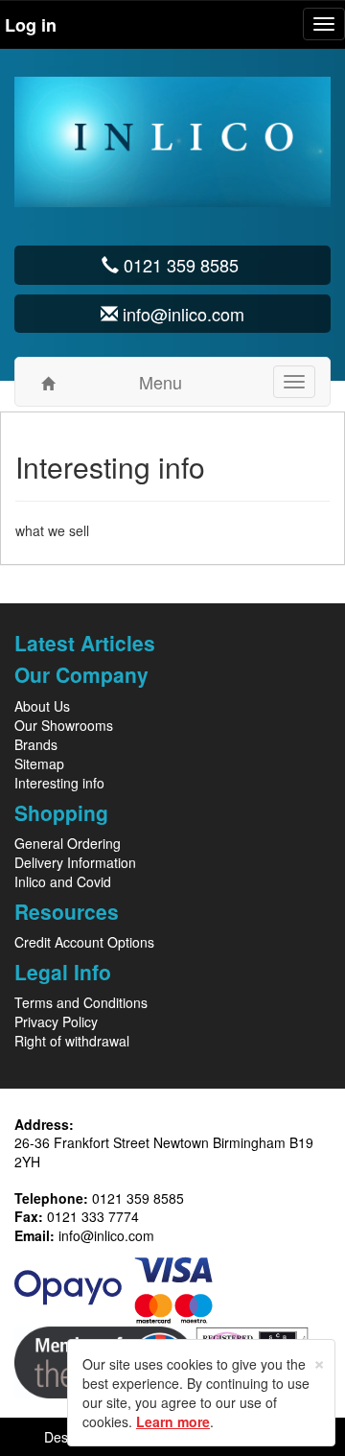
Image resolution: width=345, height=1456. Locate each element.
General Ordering (67, 843)
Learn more (173, 1421)
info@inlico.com (106, 1235)
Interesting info (59, 782)
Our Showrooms (63, 725)
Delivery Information (75, 862)
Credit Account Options (84, 941)
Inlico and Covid (62, 881)
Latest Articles (84, 642)
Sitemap (39, 763)
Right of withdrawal (71, 1040)
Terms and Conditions (81, 1002)
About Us (42, 706)
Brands (36, 744)
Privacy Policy (56, 1021)
